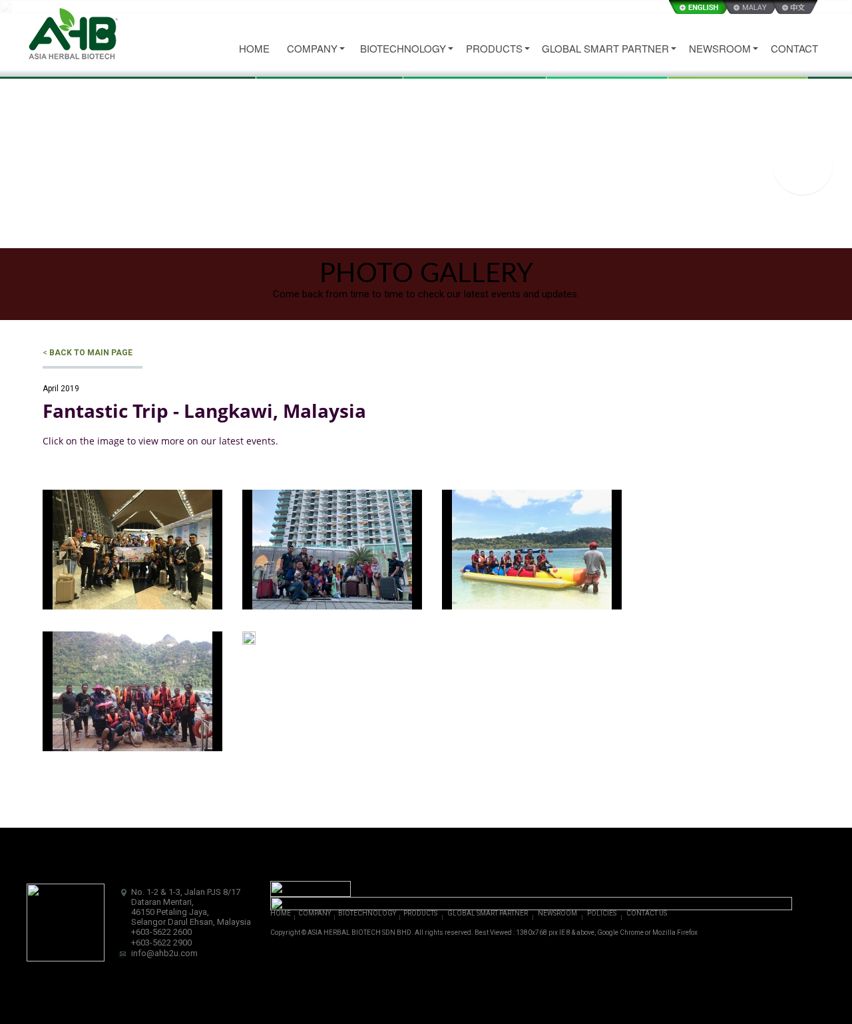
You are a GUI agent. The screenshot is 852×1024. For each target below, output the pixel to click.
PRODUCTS (420, 913)
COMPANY (314, 913)
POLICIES (601, 913)
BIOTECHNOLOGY (367, 913)
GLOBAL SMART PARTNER (487, 913)
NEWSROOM (557, 913)
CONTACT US (646, 913)
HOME (280, 913)
